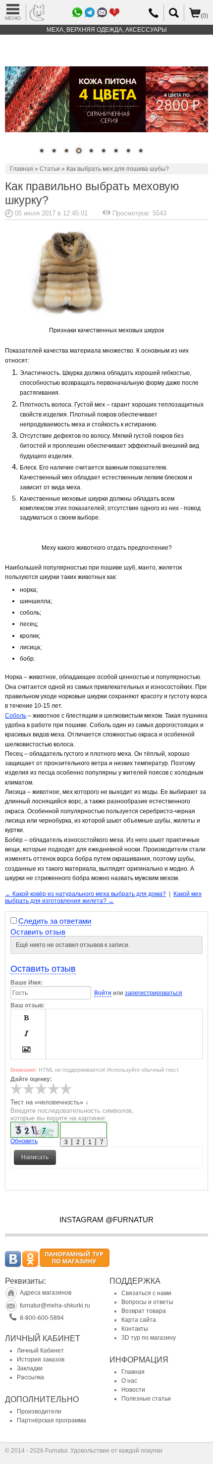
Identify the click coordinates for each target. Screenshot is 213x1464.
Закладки (30, 1368)
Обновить (24, 1141)
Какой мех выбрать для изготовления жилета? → (103, 897)
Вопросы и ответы (147, 1302)
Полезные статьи (146, 1398)
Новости (133, 1389)
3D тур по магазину (148, 1337)
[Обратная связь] (90, 12)
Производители (39, 1411)
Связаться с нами (146, 1293)
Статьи (50, 168)
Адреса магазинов (45, 1292)
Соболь (15, 715)
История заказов (40, 1359)
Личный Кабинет (40, 1350)
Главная (21, 168)
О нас (129, 1380)
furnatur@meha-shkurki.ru (55, 1305)
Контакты (134, 1328)
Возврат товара (143, 1310)
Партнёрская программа (51, 1420)
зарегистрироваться (153, 993)
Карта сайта (138, 1319)
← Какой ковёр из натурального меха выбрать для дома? (85, 893)
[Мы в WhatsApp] (77, 12)
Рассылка (30, 1377)
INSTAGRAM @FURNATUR (106, 1219)
